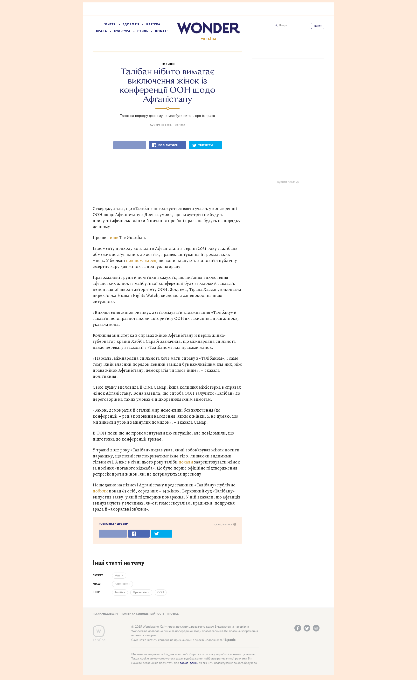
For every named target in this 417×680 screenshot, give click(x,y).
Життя (110, 24)
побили (101, 491)
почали (186, 462)
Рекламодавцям (105, 614)
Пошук (283, 25)
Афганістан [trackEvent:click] (122, 584)
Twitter (307, 628)
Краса (101, 31)
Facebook (297, 628)
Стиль (142, 31)
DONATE (161, 31)
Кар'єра (153, 24)
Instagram (316, 628)
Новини (167, 64)
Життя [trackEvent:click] (119, 575)
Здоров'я (131, 24)
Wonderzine (99, 631)
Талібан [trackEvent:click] (120, 592)
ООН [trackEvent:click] (160, 592)
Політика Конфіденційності (142, 614)
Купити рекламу (288, 182)
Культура (122, 31)
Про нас (173, 614)
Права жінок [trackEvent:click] (141, 592)
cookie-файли (189, 663)
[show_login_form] (317, 26)
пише (113, 237)
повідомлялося (141, 260)
